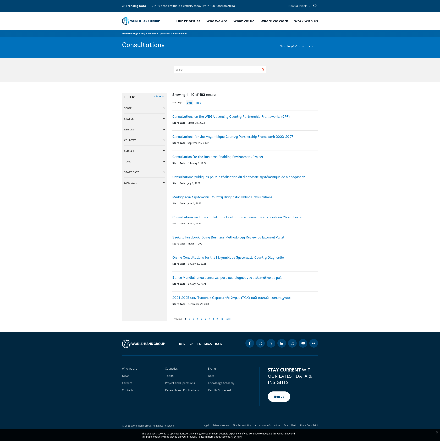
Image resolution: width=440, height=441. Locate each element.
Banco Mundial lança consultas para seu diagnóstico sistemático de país (227, 278)
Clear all (159, 96)
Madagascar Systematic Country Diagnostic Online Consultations (222, 197)
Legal (206, 425)
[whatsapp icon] (260, 343)
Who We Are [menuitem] (216, 21)
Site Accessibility (242, 425)
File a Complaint (309, 425)
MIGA (208, 343)
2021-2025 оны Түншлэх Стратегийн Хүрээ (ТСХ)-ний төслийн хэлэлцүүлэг (231, 298)
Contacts (127, 390)
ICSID (218, 343)
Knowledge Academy (221, 383)
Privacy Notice (221, 425)
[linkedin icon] (281, 343)
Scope (128, 108)
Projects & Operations (159, 33)
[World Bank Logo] (141, 21)
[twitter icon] (271, 343)
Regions (129, 129)
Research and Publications (182, 390)
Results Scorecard (219, 390)
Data (211, 376)
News (125, 376)
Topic (127, 161)
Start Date (131, 172)
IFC (199, 343)
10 (222, 318)
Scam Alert (290, 425)
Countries (171, 368)
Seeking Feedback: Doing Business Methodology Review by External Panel (228, 237)
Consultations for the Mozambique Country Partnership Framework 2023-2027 (232, 137)
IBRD (182, 343)
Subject (129, 150)
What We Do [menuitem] (244, 21)
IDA (191, 343)
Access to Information (267, 425)
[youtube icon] (303, 343)
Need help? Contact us (295, 46)
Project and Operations (180, 383)
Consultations (180, 33)
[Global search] (315, 5)
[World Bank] (147, 343)
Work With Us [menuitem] (306, 21)
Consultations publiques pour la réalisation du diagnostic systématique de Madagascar (238, 177)
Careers (127, 383)
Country (130, 140)
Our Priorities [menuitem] (188, 21)
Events (212, 368)
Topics (169, 376)
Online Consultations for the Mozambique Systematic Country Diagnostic (228, 257)
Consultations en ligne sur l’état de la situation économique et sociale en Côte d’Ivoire (237, 217)
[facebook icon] (249, 343)
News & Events (298, 6)
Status (129, 118)
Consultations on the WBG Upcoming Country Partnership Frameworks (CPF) (231, 117)
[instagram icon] (292, 343)
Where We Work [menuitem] (274, 21)
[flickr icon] (313, 343)
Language (130, 182)
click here (236, 436)
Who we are (129, 368)
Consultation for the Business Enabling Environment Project (217, 157)
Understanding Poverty (133, 33)
